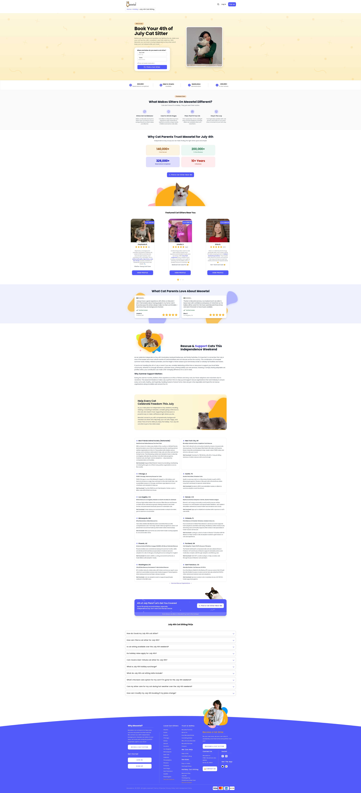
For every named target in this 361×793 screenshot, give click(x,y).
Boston (165, 735)
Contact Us (207, 751)
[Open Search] (218, 4)
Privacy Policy (171, 788)
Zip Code (141, 52)
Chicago (166, 738)
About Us (184, 732)
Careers (184, 746)
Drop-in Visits (186, 763)
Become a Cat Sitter (214, 746)
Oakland (166, 757)
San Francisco (168, 771)
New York (166, 754)
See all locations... (169, 779)
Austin (165, 732)
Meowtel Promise (187, 730)
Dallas (165, 741)
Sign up (232, 4)
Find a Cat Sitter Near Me (181, 175)
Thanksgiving (186, 778)
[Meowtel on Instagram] (226, 756)
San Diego (166, 768)
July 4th (184, 775)
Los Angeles (167, 749)
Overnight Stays (187, 766)
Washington (167, 776)
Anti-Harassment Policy (184, 788)
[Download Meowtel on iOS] (223, 766)
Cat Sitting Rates (187, 738)
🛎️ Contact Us (210, 769)
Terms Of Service (159, 788)
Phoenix (165, 763)
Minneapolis (167, 752)
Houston (166, 746)
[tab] (178, 280)
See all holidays (187, 782)
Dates (140, 57)
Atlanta (165, 730)
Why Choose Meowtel (188, 741)
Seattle (165, 774)
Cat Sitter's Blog (187, 756)
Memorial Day (186, 773)
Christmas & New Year (189, 780)
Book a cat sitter (139, 747)
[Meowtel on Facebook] (223, 756)
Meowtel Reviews (187, 743)
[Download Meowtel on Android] (226, 766)
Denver (165, 743)
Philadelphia (167, 760)
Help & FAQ (185, 753)
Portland (166, 765)
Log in (223, 4)
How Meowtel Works (188, 735)
